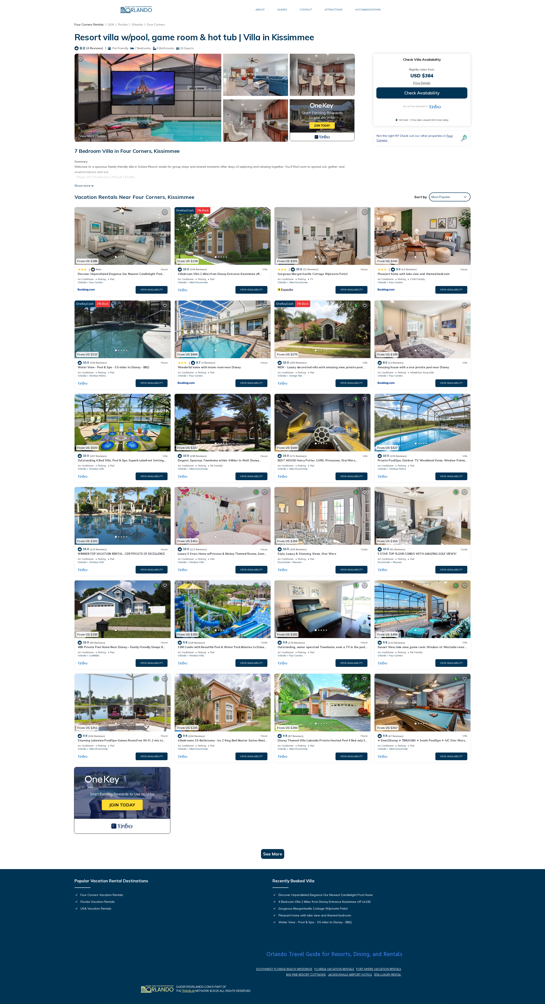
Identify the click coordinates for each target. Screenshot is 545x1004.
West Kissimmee (198, 282)
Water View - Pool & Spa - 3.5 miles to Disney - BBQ (113, 367)
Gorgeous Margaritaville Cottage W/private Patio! (313, 274)
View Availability (151, 289)
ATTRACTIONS (334, 9)
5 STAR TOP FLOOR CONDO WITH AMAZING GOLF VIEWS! (417, 553)
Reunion (297, 562)
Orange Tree (295, 375)
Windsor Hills (96, 468)
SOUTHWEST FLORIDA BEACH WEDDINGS (284, 969)
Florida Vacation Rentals (97, 902)
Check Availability (422, 92)
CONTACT (306, 9)
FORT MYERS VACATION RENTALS (378, 969)
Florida (123, 24)
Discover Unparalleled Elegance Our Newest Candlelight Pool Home (325, 895)
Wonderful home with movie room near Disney (209, 367)
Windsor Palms (97, 375)
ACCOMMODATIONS (368, 9)
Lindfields (94, 655)
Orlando (137, 24)
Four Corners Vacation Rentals (101, 895)
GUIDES (282, 9)
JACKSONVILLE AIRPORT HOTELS (350, 974)
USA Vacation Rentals (95, 908)
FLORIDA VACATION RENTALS (334, 969)
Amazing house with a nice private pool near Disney (413, 367)
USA (111, 24)
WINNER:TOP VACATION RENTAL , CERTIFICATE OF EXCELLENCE (121, 553)
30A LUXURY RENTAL (387, 974)
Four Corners (156, 24)
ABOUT (260, 9)
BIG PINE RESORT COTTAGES (306, 974)
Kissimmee (284, 562)
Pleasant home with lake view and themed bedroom (414, 274)
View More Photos (92, 136)
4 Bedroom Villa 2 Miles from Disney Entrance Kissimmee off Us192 (324, 902)
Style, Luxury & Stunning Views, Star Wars (307, 553)
